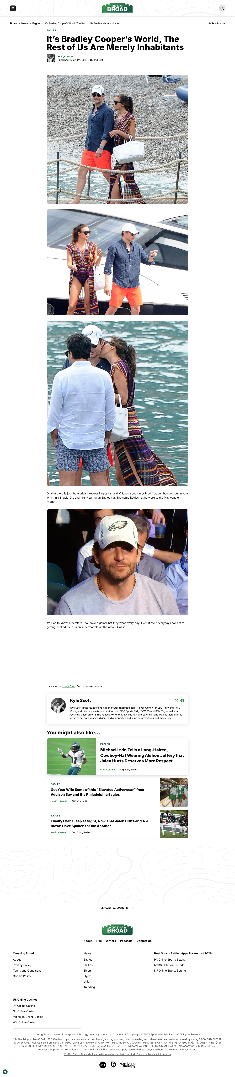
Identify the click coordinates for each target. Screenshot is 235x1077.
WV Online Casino (24, 1022)
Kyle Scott (67, 56)
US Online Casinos (25, 999)
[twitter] (177, 700)
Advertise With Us (115, 908)
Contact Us (144, 941)
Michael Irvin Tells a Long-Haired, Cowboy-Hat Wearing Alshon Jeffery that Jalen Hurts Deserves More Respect (142, 755)
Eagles (51, 30)
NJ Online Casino (24, 1011)
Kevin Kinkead (59, 800)
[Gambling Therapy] (128, 1065)
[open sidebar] (13, 8)
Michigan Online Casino (28, 1016)
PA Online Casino (24, 1005)
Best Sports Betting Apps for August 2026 (183, 953)
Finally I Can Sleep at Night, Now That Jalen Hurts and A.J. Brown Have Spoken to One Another (100, 823)
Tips (99, 941)
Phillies (88, 965)
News (87, 953)
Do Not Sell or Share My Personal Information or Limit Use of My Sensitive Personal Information (117, 1054)
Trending (89, 987)
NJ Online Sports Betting (170, 970)
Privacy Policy (22, 965)
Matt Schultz (107, 769)
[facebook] (182, 700)
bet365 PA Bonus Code (169, 965)
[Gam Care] (113, 1065)
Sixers (88, 970)
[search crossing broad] (222, 8)
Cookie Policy (22, 976)
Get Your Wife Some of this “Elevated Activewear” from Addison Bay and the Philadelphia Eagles (97, 792)
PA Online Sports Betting (170, 959)
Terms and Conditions (27, 970)
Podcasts (126, 941)
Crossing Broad (23, 953)
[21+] (103, 1065)
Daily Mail (68, 686)
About (87, 941)
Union (87, 981)
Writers (111, 941)
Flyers (87, 976)
